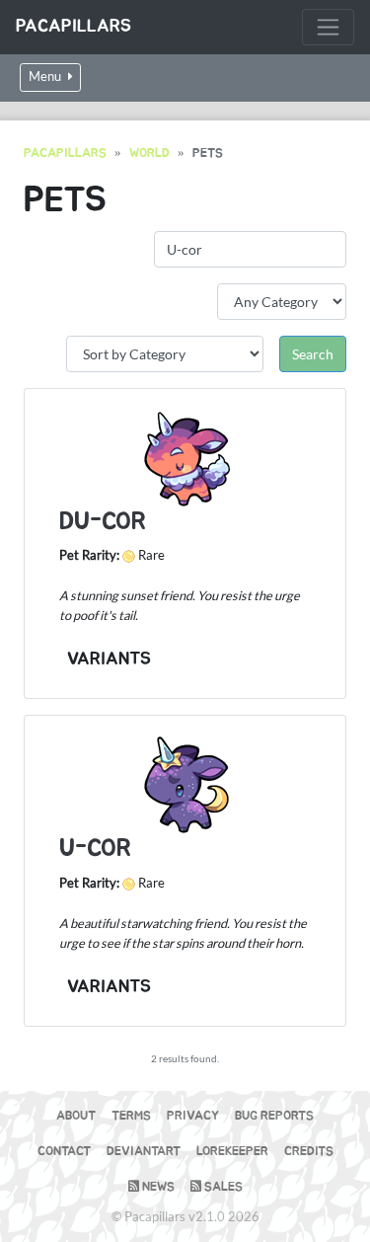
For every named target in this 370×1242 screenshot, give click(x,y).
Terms (131, 1116)
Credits (308, 1151)
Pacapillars (73, 27)
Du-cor (102, 521)
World (149, 153)
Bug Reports (274, 1116)
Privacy (193, 1116)
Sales (222, 1187)
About (76, 1116)
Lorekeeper (232, 1151)
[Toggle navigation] (328, 27)
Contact (64, 1151)
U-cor (95, 848)
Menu (46, 76)
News (157, 1187)
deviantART (144, 1151)
